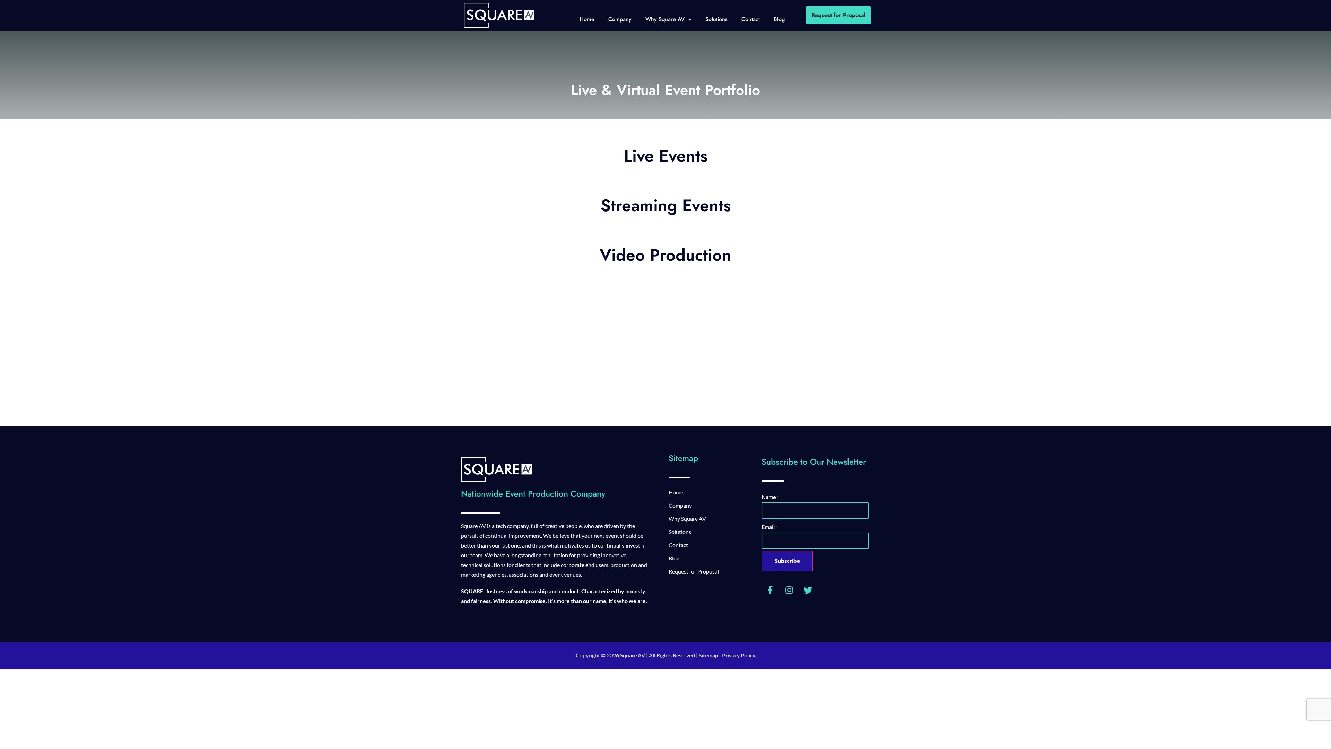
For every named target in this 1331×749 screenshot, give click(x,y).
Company (620, 19)
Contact (750, 19)
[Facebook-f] (770, 590)
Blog (779, 19)
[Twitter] (808, 590)
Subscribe (787, 561)
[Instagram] (789, 590)
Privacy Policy (738, 655)
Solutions (716, 19)
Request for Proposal (694, 571)
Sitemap (708, 655)
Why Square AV (665, 19)
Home (587, 19)
